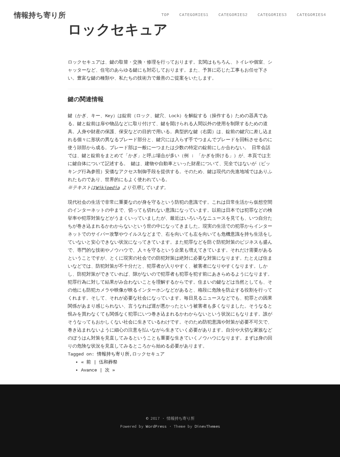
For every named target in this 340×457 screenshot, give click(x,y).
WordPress (156, 426)
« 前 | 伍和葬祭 (99, 362)
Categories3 (272, 15)
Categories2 (233, 15)
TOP (165, 15)
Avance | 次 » (98, 370)
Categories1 (194, 15)
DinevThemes (207, 426)
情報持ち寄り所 (113, 354)
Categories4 (311, 15)
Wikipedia (108, 187)
